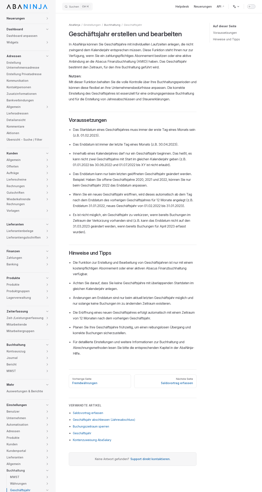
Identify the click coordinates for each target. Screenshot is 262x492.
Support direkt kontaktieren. (150, 459)
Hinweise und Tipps (226, 39)
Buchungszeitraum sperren (91, 426)
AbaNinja (74, 24)
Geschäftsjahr (82, 433)
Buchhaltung (112, 24)
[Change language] (236, 6)
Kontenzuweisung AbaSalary (92, 440)
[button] (28, 18)
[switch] (251, 6)
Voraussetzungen (225, 32)
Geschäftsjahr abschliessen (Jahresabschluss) (104, 419)
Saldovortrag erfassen (88, 413)
